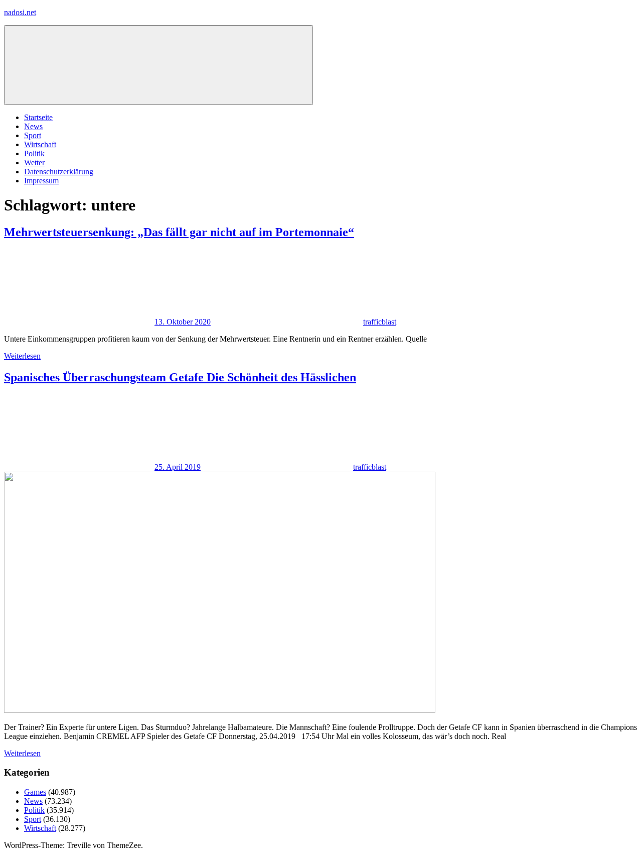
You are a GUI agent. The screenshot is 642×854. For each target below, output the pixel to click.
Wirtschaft (40, 144)
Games (35, 792)
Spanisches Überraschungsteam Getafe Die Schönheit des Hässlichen (180, 377)
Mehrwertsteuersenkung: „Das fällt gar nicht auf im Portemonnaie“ (179, 232)
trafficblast (379, 321)
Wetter (34, 162)
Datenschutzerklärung (58, 171)
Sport (32, 135)
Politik (34, 153)
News (33, 126)
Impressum (41, 180)
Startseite (38, 117)
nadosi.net (20, 12)
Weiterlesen (22, 356)
